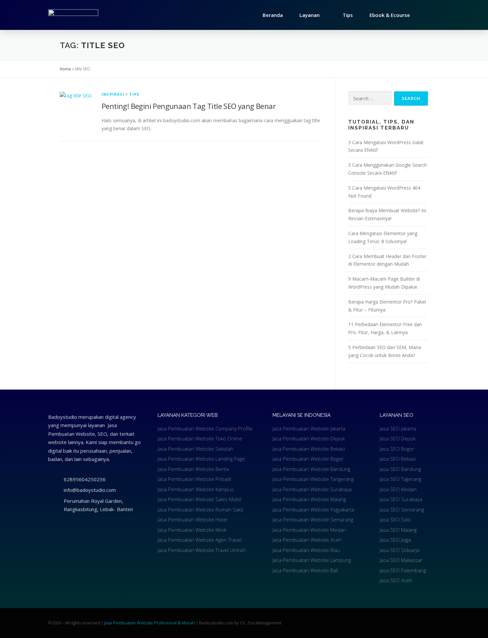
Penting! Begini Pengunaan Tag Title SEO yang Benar (189, 106)
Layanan (309, 15)
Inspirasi (113, 94)
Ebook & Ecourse (389, 15)
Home (65, 69)
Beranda (273, 15)
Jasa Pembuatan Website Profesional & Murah (150, 623)
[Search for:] (370, 98)
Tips (348, 15)
